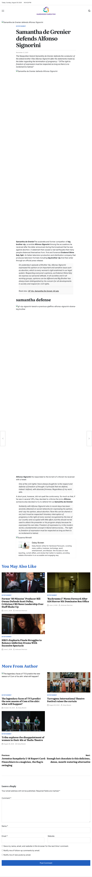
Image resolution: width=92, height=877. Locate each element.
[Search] (89, 11)
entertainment (21, 26)
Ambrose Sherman (21, 610)
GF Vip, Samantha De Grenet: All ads (43, 291)
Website (51, 836)
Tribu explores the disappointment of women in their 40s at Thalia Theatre (23, 739)
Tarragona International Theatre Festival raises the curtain (65, 700)
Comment (6, 798)
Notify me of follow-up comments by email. (22, 850)
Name (5, 826)
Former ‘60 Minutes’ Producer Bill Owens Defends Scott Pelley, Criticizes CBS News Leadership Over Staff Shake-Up (23, 602)
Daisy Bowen (22, 708)
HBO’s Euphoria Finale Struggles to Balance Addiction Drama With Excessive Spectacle (22, 642)
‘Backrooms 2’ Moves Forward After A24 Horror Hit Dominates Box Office (68, 600)
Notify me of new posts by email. (17, 855)
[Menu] (3, 11)
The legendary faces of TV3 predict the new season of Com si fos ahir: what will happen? (21, 701)
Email (5, 836)
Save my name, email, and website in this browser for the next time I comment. (36, 846)
